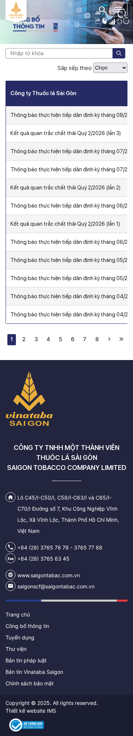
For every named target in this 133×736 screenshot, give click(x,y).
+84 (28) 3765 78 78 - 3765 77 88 (59, 547)
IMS (51, 711)
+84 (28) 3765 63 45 (43, 558)
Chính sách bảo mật (30, 683)
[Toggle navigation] (118, 9)
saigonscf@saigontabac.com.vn (56, 586)
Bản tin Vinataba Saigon (34, 672)
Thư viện (16, 649)
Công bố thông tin (27, 626)
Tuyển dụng (20, 637)
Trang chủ (18, 614)
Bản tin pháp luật (26, 660)
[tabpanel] (66, 22)
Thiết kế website (25, 711)
